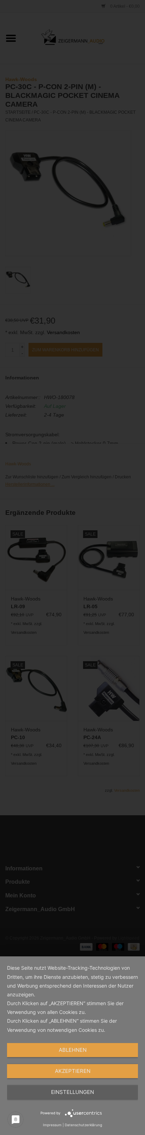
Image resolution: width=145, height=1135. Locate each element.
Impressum (52, 1125)
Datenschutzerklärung (83, 1125)
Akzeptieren (72, 1071)
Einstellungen (72, 1092)
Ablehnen (73, 1050)
